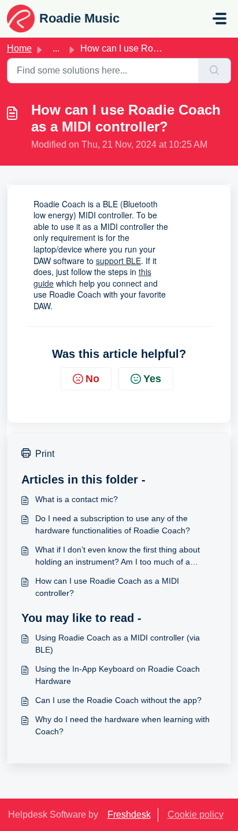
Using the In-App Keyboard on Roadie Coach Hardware (117, 675)
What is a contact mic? (76, 499)
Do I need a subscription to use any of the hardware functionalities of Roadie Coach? (112, 524)
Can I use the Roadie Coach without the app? (118, 700)
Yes (152, 379)
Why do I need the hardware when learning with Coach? (122, 725)
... (56, 48)
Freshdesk (129, 814)
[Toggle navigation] (219, 18)
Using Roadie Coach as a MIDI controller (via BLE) (117, 643)
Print (44, 454)
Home (19, 48)
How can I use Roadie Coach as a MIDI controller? (107, 587)
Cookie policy (196, 814)
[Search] (214, 70)
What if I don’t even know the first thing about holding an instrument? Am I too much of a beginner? (117, 556)
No (92, 379)
